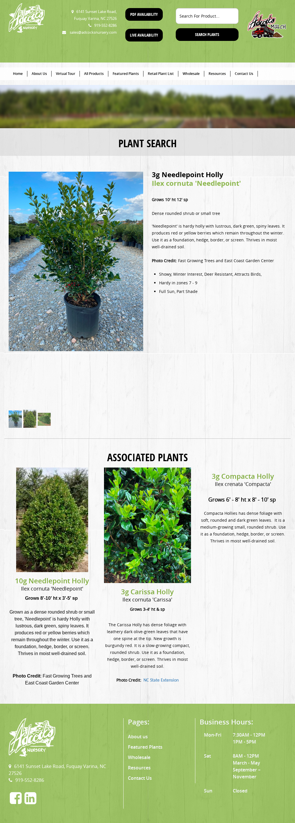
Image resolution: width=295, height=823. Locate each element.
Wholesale (191, 73)
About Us (39, 73)
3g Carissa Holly (147, 591)
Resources (217, 73)
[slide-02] (29, 419)
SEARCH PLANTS (207, 34)
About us (138, 736)
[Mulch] (266, 24)
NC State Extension (161, 680)
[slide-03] (44, 419)
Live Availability (144, 35)
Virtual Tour (65, 73)
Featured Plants (126, 73)
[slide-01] (15, 419)
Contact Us (244, 73)
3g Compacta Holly (243, 476)
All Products (94, 73)
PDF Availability (144, 14)
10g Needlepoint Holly (52, 580)
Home (18, 73)
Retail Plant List (161, 73)
